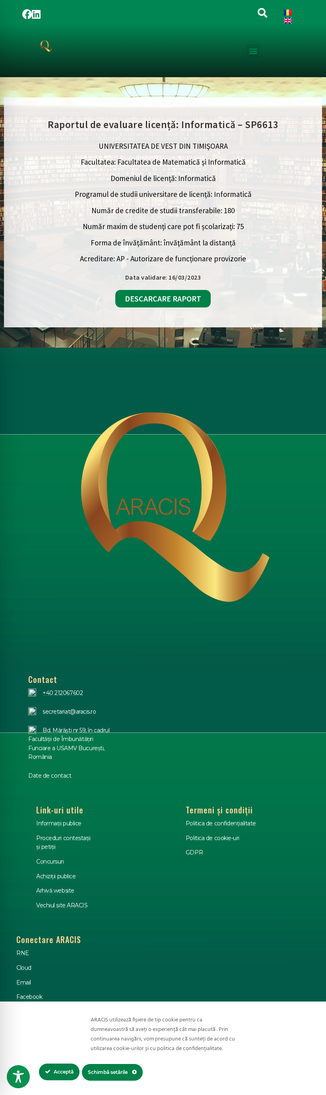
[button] (253, 50)
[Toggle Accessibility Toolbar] (18, 1076)
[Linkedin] (36, 14)
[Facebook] (27, 14)
